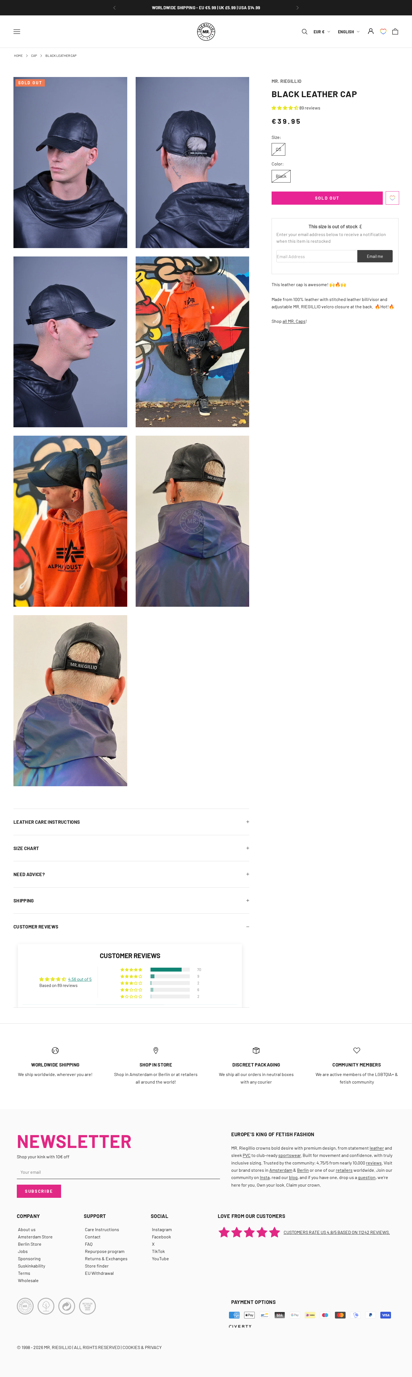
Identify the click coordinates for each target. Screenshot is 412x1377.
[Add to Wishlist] (392, 198)
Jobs (23, 1251)
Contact (93, 1236)
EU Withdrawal (99, 1273)
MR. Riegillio (286, 81)
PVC (247, 1155)
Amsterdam (280, 1170)
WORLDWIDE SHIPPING (55, 1064)
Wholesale (28, 1280)
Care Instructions (102, 1229)
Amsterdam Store (35, 1236)
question (367, 1177)
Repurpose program (104, 1251)
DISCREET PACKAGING (205, 7)
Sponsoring (29, 1258)
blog (293, 1177)
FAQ (88, 1244)
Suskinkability (31, 1265)
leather (377, 1147)
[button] (285, 107)
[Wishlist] (383, 31)
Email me (375, 256)
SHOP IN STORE (156, 1064)
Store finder (97, 1265)
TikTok (158, 1251)
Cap (34, 55)
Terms (24, 1273)
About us (27, 1229)
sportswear (289, 1155)
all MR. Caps (294, 321)
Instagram (162, 1229)
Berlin (303, 1170)
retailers (344, 1170)
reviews (374, 1162)
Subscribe (39, 1191)
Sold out (327, 197)
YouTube (160, 1258)
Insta (265, 1177)
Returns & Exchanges (106, 1258)
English (346, 31)
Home (18, 55)
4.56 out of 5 (80, 979)
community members (356, 1064)
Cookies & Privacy (142, 1347)
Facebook (161, 1236)
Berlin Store (29, 1244)
